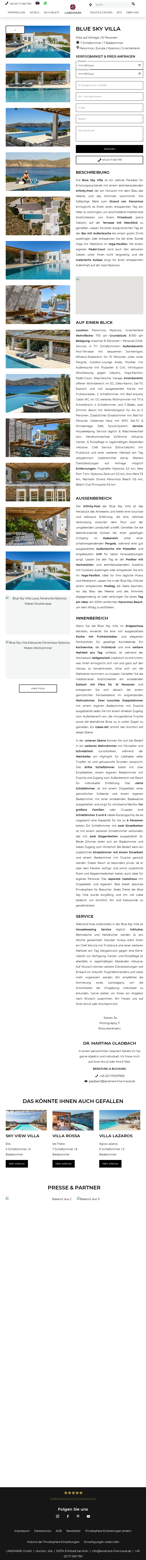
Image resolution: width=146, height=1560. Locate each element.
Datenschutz (42, 1531)
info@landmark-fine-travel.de (111, 1551)
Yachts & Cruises (101, 12)
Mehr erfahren (17, 1163)
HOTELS (34, 12)
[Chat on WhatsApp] (44, 3)
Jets (119, 12)
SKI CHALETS (51, 12)
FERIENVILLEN (16, 12)
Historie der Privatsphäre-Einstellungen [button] (53, 1542)
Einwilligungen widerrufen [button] (101, 1542)
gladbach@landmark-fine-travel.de (112, 1081)
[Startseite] (73, 8)
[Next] (66, 42)
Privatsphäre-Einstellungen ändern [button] (108, 1531)
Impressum (22, 1531)
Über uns (132, 12)
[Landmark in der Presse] (38, 1205)
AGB (59, 1531)
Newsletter (73, 1531)
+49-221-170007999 (112, 1076)
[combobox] (113, 5)
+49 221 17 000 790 (20, 3)
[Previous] (10, 42)
